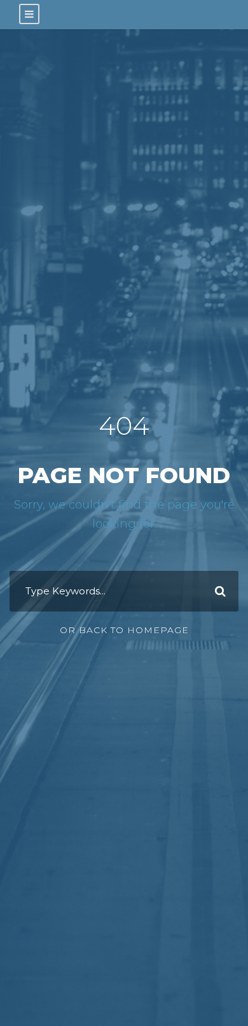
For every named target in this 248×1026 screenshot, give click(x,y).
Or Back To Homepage (124, 630)
